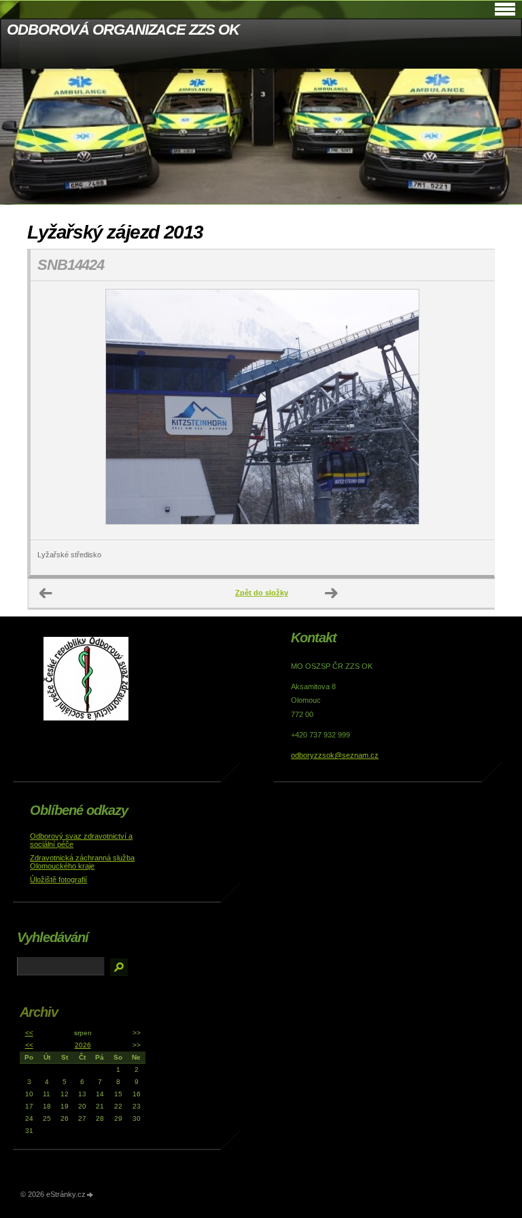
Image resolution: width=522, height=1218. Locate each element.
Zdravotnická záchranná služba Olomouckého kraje (82, 862)
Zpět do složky (261, 593)
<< (29, 1033)
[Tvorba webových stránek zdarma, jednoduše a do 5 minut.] (90, 1195)
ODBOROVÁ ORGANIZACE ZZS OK (123, 29)
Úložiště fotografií (58, 879)
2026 (83, 1045)
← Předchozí (46, 593)
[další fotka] (472, 411)
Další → (331, 593)
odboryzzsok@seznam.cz (335, 755)
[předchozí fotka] (52, 411)
